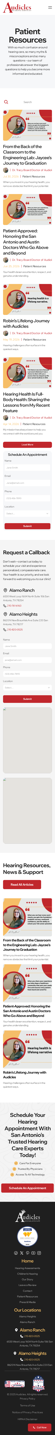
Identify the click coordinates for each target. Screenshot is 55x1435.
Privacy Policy (27, 1398)
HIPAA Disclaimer (27, 1419)
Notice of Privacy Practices (27, 1412)
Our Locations (27, 1310)
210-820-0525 (15, 629)
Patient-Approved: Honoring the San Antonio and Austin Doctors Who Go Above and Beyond (27, 1011)
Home (27, 1261)
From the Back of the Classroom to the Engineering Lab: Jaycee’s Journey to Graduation (27, 945)
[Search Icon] (27, 102)
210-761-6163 (14, 605)
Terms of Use (27, 1405)
